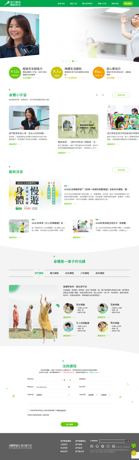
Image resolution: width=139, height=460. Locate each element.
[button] (63, 61)
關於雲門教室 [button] (87, 3)
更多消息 (121, 170)
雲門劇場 (78, 448)
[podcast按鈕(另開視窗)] (113, 446)
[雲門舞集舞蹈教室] (12, 3)
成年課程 (100, 273)
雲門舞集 (78, 444)
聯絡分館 (115, 3)
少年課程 (84, 273)
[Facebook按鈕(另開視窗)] (91, 446)
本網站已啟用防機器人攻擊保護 (38, 415)
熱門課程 (39, 273)
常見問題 (63, 448)
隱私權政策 (61, 410)
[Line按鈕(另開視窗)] (97, 446)
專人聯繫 (69, 424)
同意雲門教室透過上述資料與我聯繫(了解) (48, 410)
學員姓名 (30, 379)
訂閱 (127, 441)
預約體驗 (127, 3)
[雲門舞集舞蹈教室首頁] (20, 446)
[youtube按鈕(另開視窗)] (102, 446)
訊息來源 (30, 394)
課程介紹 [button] (73, 3)
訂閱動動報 (94, 441)
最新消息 (61, 3)
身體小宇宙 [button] (102, 3)
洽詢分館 (82, 394)
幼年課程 (69, 273)
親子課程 (54, 273)
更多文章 (121, 95)
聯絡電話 (82, 379)
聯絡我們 (63, 451)
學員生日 (30, 387)
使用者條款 (119, 447)
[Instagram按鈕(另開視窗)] (108, 446)
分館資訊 (63, 444)
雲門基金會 (79, 451)
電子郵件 (82, 387)
